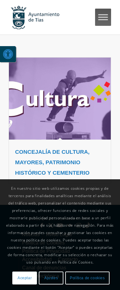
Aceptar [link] (25, 278)
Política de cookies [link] (87, 278)
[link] (8, 54)
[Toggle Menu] (103, 17)
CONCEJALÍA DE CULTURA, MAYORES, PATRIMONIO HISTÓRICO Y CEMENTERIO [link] (52, 162)
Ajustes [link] (51, 278)
